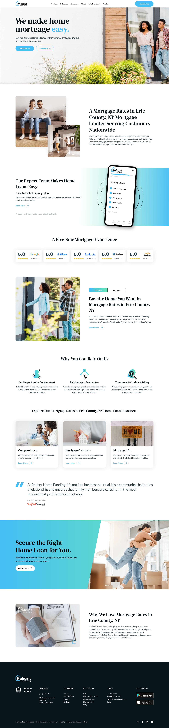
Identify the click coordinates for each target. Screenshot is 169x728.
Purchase (54, 4)
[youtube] (152, 722)
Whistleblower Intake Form (117, 699)
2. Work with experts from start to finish (36, 214)
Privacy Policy (53, 722)
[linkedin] (147, 722)
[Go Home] (21, 4)
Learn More (94, 327)
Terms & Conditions (41, 722)
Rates (85, 694)
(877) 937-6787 (44, 694)
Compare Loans (89, 699)
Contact (106, 4)
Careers (66, 699)
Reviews (67, 702)
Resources (74, 4)
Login (109, 702)
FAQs (85, 705)
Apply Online (112, 694)
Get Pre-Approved (113, 696)
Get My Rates (23, 568)
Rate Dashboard (94, 4)
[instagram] (138, 722)
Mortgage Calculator (90, 696)
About (83, 4)
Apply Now (20, 205)
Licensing (62, 722)
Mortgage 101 (88, 702)
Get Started (144, 4)
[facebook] (142, 722)
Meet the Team (69, 696)
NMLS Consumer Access (74, 722)
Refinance (64, 4)
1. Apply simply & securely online (32, 193)
